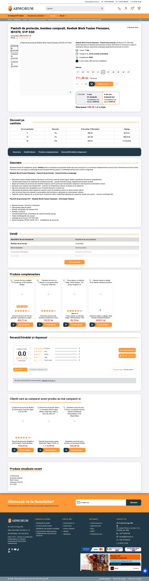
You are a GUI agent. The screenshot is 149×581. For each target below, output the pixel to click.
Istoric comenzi (68, 529)
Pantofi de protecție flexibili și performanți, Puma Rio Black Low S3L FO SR (23, 443)
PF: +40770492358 (107, 2)
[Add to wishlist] (116, 84)
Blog (92, 529)
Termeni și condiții (119, 579)
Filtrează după (118, 369)
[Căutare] (102, 8)
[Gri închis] (75, 313)
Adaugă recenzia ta (128, 350)
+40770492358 (124, 533)
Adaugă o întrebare (128, 355)
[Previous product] (139, 19)
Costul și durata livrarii (44, 526)
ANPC (93, 531)
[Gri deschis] (76, 313)
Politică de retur (96, 534)
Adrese (65, 531)
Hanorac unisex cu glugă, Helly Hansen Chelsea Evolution (101, 317)
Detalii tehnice (29, 152)
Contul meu (67, 526)
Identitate (67, 534)
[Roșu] (74, 313)
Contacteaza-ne (96, 523)
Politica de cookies (134, 579)
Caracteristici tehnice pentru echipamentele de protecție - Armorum (46, 533)
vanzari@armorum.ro (92, 2)
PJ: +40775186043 (122, 2)
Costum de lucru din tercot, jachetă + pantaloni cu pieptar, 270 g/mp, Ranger (22, 317)
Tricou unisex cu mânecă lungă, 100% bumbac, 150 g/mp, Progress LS (74, 317)
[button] (14, 48)
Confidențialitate (105, 579)
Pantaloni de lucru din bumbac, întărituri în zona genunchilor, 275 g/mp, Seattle (48, 317)
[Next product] (140, 19)
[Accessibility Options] (145, 571)
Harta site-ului (96, 526)
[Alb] (71, 313)
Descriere (17, 152)
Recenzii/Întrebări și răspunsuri (74, 152)
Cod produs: (15, 36)
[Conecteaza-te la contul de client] (126, 8)
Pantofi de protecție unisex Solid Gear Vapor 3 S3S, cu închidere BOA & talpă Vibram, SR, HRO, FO (49, 444)
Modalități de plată (43, 523)
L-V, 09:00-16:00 (135, 2)
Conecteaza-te (68, 523)
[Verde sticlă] (77, 313)
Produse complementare (48, 152)
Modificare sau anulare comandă (47, 529)
